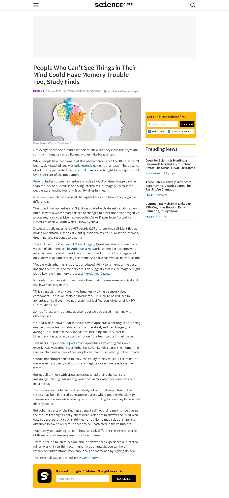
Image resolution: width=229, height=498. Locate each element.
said (52, 217)
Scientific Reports (88, 458)
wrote (37, 368)
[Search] (193, 5)
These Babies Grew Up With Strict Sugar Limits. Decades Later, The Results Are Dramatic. (168, 185)
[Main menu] (36, 5)
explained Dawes (97, 273)
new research (49, 197)
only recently (83, 166)
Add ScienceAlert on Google (123, 91)
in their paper (124, 336)
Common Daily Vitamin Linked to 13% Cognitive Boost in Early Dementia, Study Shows (168, 207)
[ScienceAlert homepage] (114, 5)
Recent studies (43, 181)
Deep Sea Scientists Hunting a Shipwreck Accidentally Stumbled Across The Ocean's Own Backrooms (170, 164)
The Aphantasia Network (82, 249)
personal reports (65, 343)
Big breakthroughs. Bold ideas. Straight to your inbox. (92, 471)
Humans (38, 91)
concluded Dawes (88, 435)
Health (150, 195)
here (57, 249)
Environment (154, 173)
